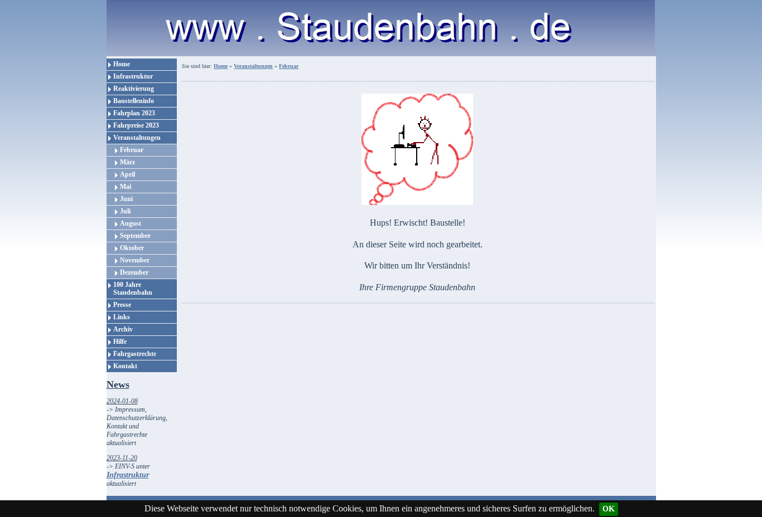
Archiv (123, 329)
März (127, 162)
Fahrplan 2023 (134, 113)
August (130, 223)
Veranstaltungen (137, 138)
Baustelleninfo (133, 101)
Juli (125, 211)
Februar (131, 150)
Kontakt (125, 366)
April (127, 174)
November (134, 260)
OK (608, 509)
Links (121, 317)
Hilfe (120, 341)
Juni (126, 199)
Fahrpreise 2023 (136, 125)
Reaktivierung (133, 88)
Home (121, 64)
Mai (125, 187)
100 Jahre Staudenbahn (132, 288)
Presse (122, 305)
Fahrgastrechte (134, 354)
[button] (417, 344)
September (135, 236)
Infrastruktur (133, 76)
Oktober (132, 248)
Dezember (134, 272)
